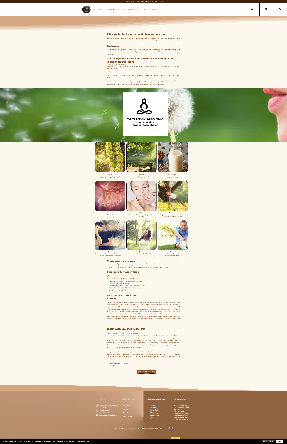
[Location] (97, 406)
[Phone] (280, 9)
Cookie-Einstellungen (268, 441)
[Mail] (97, 415)
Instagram (147, 1)
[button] (252, 9)
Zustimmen (279, 441)
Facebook (142, 1)
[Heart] (266, 9)
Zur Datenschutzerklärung (82, 441)
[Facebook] (172, 428)
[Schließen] (285, 441)
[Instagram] (169, 428)
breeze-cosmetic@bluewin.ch (110, 415)
